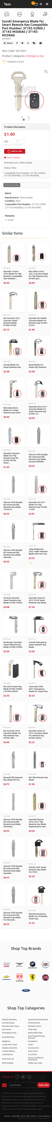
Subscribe (44, 1085)
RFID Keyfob (7, 1063)
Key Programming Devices (36, 1037)
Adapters (6, 1041)
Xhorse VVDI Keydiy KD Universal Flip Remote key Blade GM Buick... (12, 823)
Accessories (33, 1048)
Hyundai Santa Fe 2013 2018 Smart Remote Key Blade (37, 600)
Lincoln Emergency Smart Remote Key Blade (38, 644)
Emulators (32, 1041)
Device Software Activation (35, 1059)
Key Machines (8, 1037)
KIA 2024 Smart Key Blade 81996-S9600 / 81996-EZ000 (12, 688)
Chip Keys (32, 1029)
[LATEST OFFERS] (45, 14)
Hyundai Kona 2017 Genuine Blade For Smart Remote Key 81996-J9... (38, 410)
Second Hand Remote (38, 1019)
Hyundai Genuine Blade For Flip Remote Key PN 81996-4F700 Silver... (11, 458)
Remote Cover (34, 1026)
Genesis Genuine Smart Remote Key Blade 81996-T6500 (12, 600)
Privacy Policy (16, 1116)
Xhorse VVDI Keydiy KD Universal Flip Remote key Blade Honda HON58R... (38, 458)
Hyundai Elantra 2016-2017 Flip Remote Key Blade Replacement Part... (38, 823)
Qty (6, 141)
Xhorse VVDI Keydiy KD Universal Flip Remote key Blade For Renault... (12, 916)
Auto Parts (33, 1051)
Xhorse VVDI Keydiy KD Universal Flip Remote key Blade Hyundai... (12, 553)
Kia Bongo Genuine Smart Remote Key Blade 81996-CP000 (12, 644)
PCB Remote (34, 1023)
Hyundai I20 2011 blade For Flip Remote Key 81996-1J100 (38, 505)
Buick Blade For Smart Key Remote (37, 366)
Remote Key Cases (10, 1026)
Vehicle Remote (9, 1019)
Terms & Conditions (43, 1116)
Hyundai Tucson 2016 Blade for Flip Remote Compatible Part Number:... (12, 275)
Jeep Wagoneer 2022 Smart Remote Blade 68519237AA (38, 551)
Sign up (4, 1085)
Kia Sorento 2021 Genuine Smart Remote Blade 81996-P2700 (11, 321)
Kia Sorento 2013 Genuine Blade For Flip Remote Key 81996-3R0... (12, 734)
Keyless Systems (9, 1048)
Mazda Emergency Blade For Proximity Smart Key (38, 916)
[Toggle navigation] (47, 4)
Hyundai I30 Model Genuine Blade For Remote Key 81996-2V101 (38, 321)
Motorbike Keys (35, 1033)
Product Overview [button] (12, 185)
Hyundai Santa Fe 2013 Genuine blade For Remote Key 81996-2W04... (38, 734)
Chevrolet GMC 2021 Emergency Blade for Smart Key (38, 688)
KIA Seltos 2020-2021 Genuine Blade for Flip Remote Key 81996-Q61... (38, 275)
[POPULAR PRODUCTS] (6, 14)
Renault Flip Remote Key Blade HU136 (13, 778)
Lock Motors (7, 1054)
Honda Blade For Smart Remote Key (12, 366)
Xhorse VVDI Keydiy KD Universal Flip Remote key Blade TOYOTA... (12, 505)
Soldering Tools (35, 1063)
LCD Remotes (8, 1023)
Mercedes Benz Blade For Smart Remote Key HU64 (12, 410)
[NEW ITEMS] (19, 14)
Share (10, 43)
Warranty (7, 1116)
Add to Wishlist (13, 157)
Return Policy (25, 1116)
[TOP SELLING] (32, 14)
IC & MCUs (32, 1054)
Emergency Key (35, 55)
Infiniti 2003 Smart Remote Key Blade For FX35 (37, 869)
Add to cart (16, 151)
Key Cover (6, 1029)
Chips (30, 1044)
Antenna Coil (8, 1059)
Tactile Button (8, 1051)
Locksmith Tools (9, 1044)
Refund (33, 1116)
